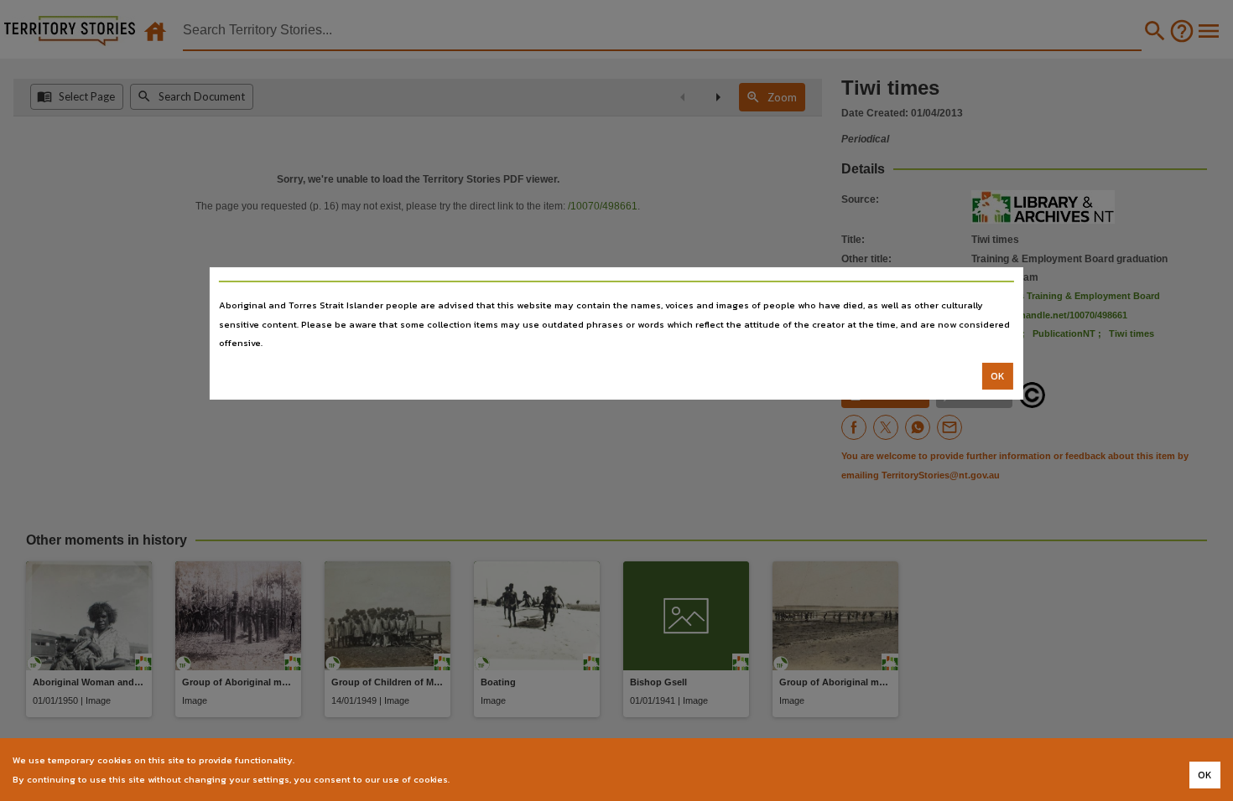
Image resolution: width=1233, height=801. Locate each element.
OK (998, 376)
